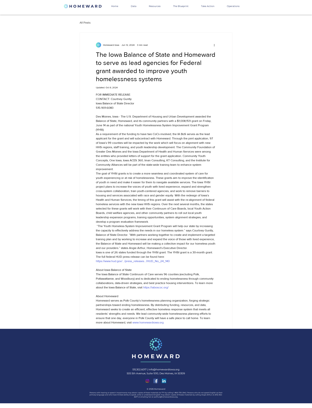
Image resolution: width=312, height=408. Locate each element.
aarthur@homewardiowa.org (166, 397)
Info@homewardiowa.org (164, 369)
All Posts (85, 22)
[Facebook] (155, 381)
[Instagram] (147, 381)
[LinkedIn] (164, 381)
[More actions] (214, 45)
